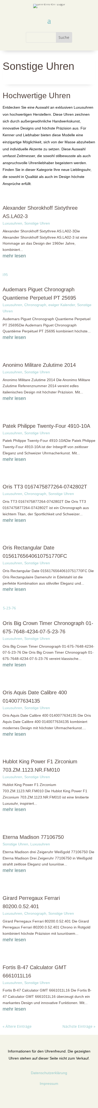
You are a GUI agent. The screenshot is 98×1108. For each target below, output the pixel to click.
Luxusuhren (12, 223)
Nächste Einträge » (78, 1026)
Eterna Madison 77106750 (33, 837)
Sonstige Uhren (37, 223)
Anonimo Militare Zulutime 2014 (39, 365)
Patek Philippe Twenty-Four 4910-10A (46, 426)
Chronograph (35, 305)
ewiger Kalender (61, 305)
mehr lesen (14, 255)
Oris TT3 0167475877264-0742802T (45, 487)
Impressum (49, 1083)
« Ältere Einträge (17, 1026)
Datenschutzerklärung (49, 1073)
